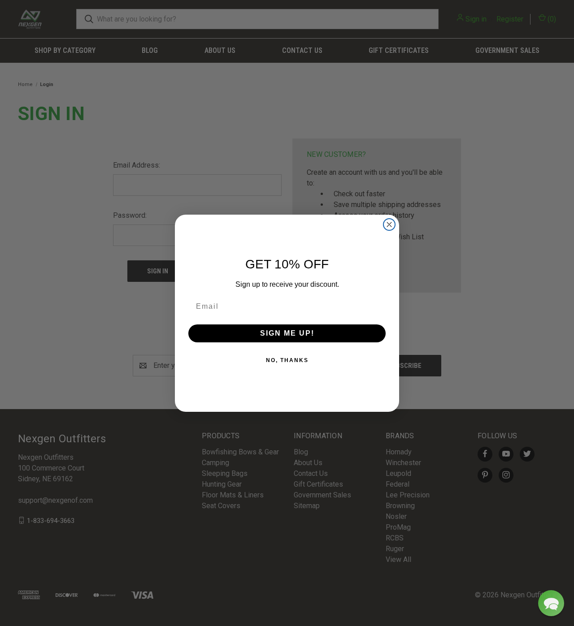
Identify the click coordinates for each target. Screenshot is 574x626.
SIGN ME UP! (287, 333)
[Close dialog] (389, 224)
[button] (551, 603)
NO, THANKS (287, 360)
